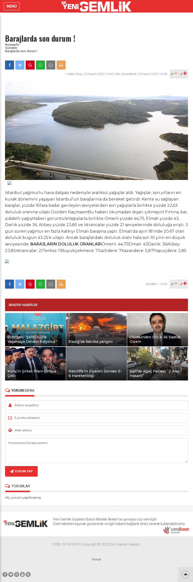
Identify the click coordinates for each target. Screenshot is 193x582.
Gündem (11, 48)
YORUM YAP (24, 471)
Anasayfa (12, 44)
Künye (96, 559)
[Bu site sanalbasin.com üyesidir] (176, 533)
